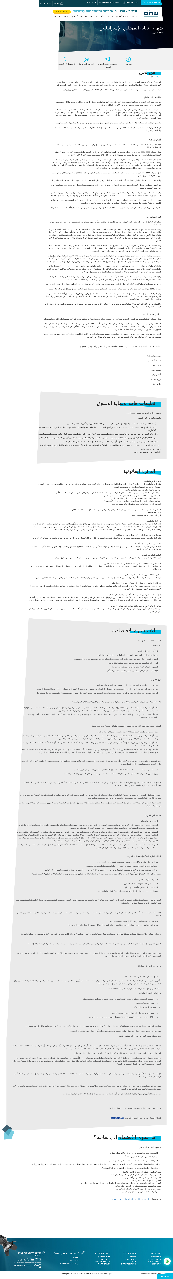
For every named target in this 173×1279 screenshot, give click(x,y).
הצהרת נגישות (78, 1274)
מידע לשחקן (122, 16)
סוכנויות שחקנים (154, 1259)
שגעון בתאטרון (104, 1257)
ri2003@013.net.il (117, 1118)
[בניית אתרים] (15, 1274)
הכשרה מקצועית (60, 16)
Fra (45, 3)
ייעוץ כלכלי (131, 1261)
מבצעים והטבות (104, 1264)
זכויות (134, 16)
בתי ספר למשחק (154, 1261)
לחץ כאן (76, 1257)
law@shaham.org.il (25, 1260)
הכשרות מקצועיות (128, 1264)
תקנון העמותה (65, 1274)
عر (50, 3)
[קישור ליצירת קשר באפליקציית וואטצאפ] (167, 1261)
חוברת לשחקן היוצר (102, 1261)
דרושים (133, 1257)
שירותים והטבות (102, 1253)
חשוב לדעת (155, 1253)
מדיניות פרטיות (91, 1274)
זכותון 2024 (156, 1264)
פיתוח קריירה (129, 1253)
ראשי (161, 33)
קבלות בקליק (91, 2)
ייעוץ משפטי (156, 1257)
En (41, 3)
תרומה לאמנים (62, 12)
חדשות (93, 16)
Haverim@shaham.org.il (70, 1263)
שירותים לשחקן (79, 16)
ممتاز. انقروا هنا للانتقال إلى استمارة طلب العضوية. (131, 1199)
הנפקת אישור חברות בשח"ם (109, 2)
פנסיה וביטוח (105, 1259)
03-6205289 (75, 1260)
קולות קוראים (130, 1259)
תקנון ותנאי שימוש (106, 1274)
